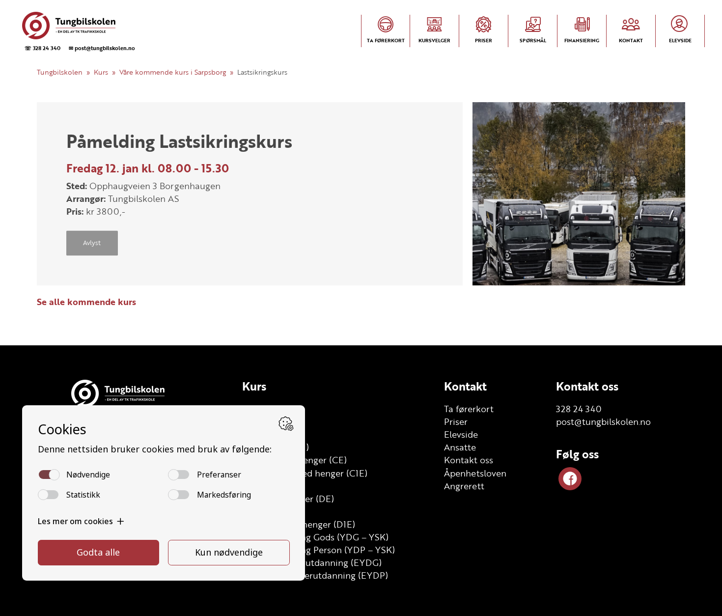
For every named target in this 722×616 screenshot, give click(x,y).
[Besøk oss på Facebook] (570, 478)
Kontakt (465, 386)
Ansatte (460, 447)
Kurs (101, 72)
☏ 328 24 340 (42, 48)
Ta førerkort (469, 408)
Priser (456, 421)
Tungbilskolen (60, 72)
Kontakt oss (468, 459)
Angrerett (464, 485)
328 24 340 (579, 408)
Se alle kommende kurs (86, 301)
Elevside (461, 434)
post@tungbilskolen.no (603, 421)
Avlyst (92, 243)
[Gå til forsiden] (77, 25)
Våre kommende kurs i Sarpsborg (172, 72)
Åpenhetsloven (475, 473)
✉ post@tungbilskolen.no (102, 48)
